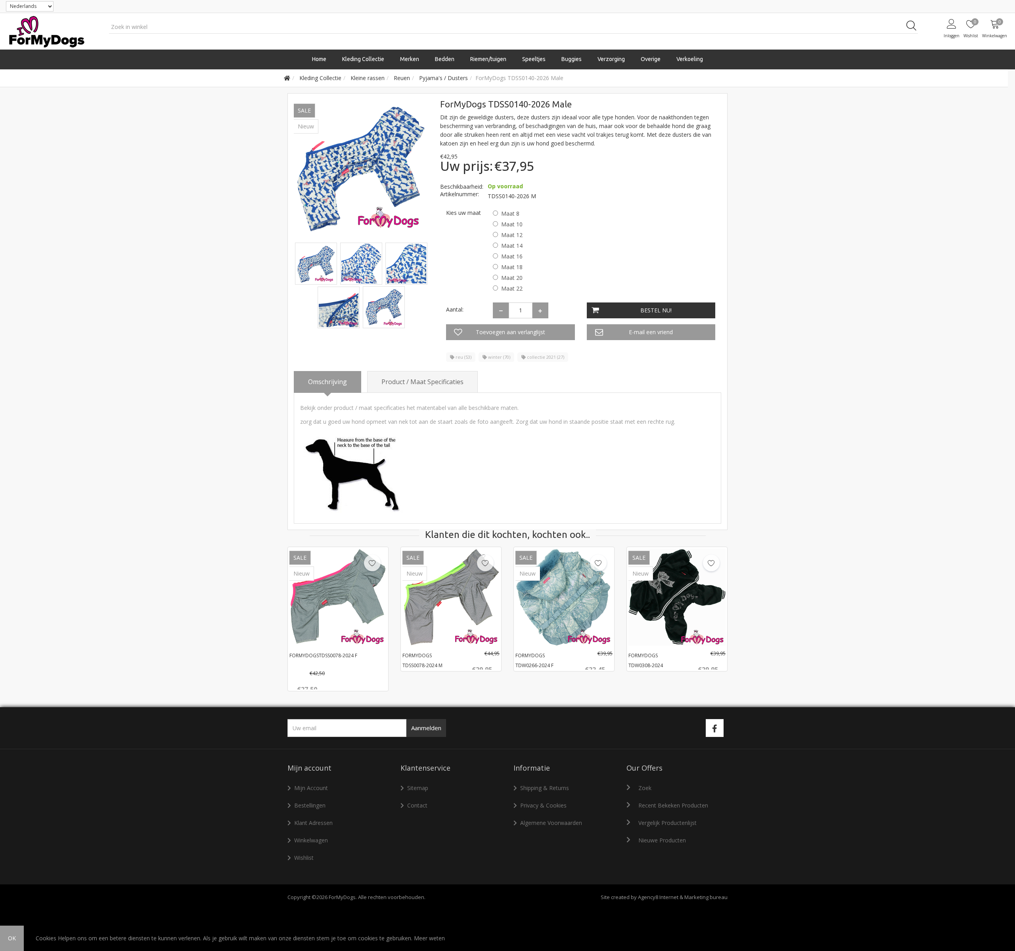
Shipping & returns (544, 788)
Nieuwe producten (662, 840)
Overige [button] (651, 59)
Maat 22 (512, 288)
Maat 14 (512, 245)
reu (462, 357)
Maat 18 (512, 267)
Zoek (644, 788)
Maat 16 (512, 256)
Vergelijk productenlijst (667, 823)
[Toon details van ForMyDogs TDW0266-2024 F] (564, 597)
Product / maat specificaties (422, 381)
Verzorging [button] (611, 59)
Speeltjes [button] (534, 59)
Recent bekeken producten (673, 805)
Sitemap (417, 788)
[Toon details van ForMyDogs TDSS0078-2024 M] (451, 597)
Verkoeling (689, 59)
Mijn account (311, 788)
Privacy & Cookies (543, 805)
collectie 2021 (545, 357)
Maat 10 (512, 224)
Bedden (444, 59)
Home (319, 59)
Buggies (571, 59)
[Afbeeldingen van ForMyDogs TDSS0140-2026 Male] (316, 263)
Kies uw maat (463, 212)
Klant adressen (313, 823)
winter (498, 357)
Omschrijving (327, 381)
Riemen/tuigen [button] (488, 59)
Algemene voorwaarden (551, 823)
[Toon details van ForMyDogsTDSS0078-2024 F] (338, 597)
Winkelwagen (311, 840)
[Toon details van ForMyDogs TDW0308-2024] (677, 597)
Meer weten (429, 938)
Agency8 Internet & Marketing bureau (683, 897)
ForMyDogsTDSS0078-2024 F (323, 655)
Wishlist (304, 857)
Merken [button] (409, 59)
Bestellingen (310, 805)
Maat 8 (510, 213)
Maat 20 (512, 277)
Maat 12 (512, 235)
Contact (417, 805)
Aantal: (454, 309)
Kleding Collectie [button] (363, 59)
